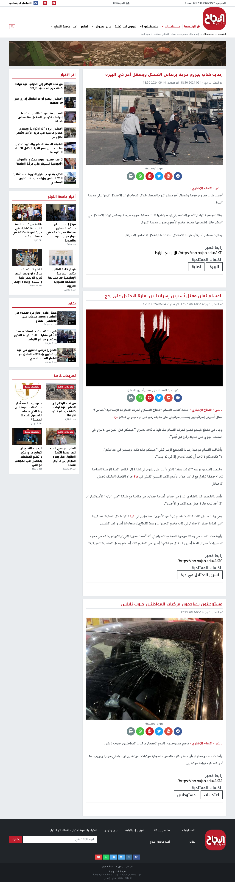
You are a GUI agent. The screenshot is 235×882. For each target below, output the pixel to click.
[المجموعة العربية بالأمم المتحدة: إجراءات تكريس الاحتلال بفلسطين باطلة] (70, 116)
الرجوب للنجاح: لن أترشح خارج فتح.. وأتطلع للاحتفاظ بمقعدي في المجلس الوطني (28, 457)
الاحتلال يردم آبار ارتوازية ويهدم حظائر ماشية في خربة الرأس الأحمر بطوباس (39, 133)
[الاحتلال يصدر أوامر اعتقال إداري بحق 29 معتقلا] (70, 102)
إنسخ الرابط (164, 252)
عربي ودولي (102, 26)
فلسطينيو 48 (149, 26)
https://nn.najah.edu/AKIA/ (200, 781)
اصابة (196, 266)
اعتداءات (211, 795)
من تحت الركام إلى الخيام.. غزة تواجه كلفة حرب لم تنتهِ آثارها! (38, 86)
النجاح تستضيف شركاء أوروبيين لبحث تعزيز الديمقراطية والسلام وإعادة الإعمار (27, 276)
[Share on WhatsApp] (140, 176)
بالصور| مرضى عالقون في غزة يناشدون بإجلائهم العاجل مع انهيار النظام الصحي (36, 354)
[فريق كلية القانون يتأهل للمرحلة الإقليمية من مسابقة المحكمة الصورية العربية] (61, 257)
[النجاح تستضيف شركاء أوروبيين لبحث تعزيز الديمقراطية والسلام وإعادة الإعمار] (27, 257)
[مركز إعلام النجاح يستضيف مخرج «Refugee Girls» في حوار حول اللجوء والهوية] (61, 212)
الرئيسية (222, 34)
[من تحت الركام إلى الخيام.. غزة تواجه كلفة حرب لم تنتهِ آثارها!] (70, 87)
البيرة (214, 266)
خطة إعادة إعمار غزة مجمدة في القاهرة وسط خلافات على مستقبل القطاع (35, 317)
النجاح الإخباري (214, 18)
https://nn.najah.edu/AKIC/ (200, 561)
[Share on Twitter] (159, 176)
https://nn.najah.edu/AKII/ (200, 252)
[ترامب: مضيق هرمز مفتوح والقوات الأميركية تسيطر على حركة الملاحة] (70, 163)
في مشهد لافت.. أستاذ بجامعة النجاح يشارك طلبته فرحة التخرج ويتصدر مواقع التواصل (35, 335)
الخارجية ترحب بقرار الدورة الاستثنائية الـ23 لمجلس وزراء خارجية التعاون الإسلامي (38, 178)
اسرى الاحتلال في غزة (200, 575)
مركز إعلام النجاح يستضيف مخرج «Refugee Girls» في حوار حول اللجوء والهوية (61, 233)
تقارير (84, 26)
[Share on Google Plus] (168, 176)
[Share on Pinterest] (149, 176)
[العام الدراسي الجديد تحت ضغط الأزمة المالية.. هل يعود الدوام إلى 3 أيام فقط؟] (61, 436)
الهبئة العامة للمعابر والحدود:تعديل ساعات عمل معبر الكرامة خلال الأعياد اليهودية (38, 148)
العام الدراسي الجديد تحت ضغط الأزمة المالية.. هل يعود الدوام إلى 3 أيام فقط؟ (62, 457)
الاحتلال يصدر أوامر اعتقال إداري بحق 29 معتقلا (38, 101)
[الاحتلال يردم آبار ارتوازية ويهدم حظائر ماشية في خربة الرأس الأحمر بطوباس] (70, 132)
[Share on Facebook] (178, 176)
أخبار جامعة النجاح (65, 26)
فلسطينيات (172, 26)
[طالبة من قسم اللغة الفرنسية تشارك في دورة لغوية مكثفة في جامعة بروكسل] (27, 212)
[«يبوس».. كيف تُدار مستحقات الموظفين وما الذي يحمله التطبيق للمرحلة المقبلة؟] (27, 391)
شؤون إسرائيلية (126, 26)
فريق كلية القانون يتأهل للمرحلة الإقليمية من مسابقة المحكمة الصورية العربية (62, 278)
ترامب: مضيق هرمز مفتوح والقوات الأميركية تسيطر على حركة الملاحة (39, 162)
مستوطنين (186, 795)
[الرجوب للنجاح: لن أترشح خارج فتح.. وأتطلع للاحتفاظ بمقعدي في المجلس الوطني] (27, 436)
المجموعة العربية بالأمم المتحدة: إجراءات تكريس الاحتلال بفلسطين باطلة (40, 117)
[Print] (131, 176)
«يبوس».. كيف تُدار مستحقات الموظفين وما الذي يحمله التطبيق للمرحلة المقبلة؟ (28, 412)
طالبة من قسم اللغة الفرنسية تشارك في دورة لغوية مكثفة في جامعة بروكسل (27, 231)
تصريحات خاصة (64, 375)
